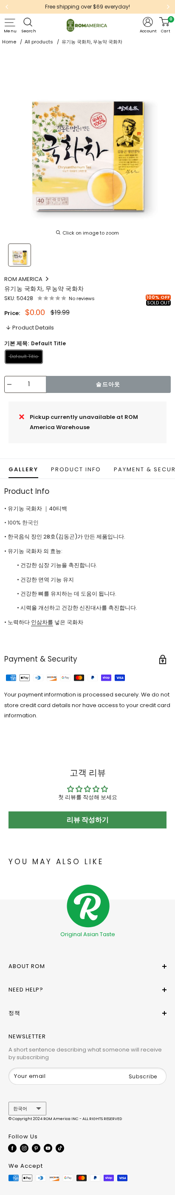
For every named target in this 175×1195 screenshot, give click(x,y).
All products (39, 41)
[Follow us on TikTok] (60, 1147)
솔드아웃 (108, 384)
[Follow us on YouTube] (48, 1147)
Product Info (76, 469)
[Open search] (29, 22)
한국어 (20, 1108)
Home (9, 41)
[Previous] (7, 7)
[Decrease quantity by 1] (9, 384)
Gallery (23, 469)
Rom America (24, 279)
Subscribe (143, 1076)
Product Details (33, 328)
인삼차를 (42, 622)
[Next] (168, 7)
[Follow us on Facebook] (12, 1147)
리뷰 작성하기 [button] (88, 820)
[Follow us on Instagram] (24, 1147)
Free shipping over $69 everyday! (87, 6)
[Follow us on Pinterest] (36, 1147)
